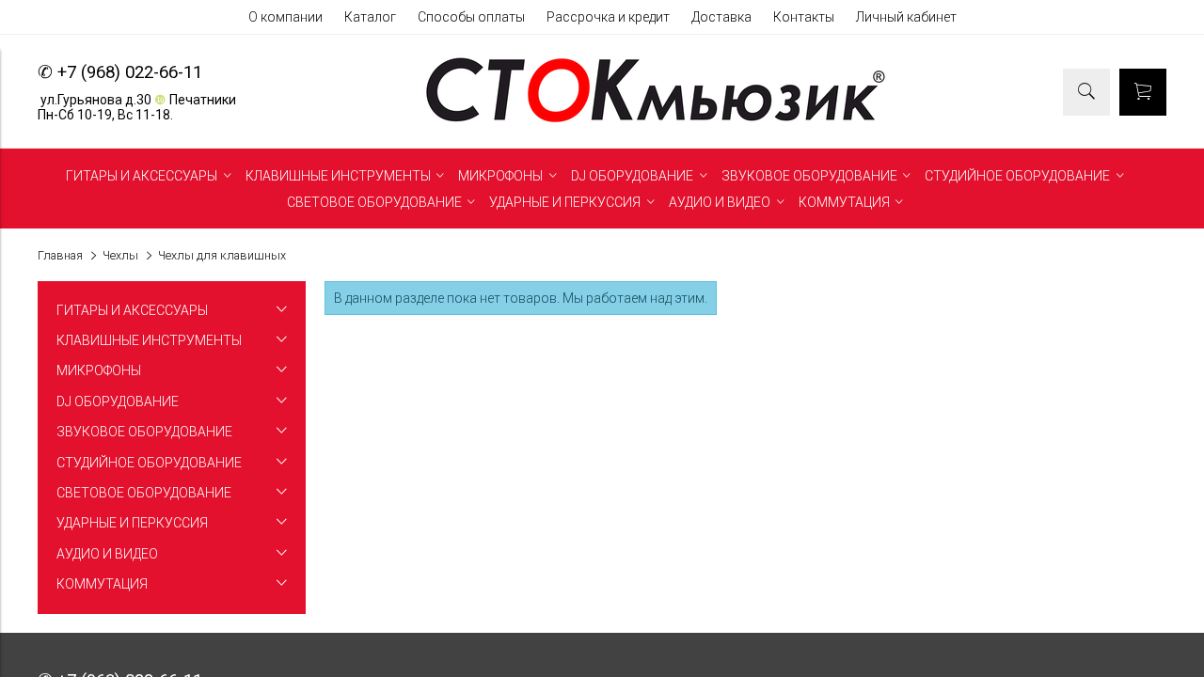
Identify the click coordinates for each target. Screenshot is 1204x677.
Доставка (721, 16)
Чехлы (120, 255)
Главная (60, 255)
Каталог (370, 16)
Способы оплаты (471, 16)
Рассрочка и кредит (608, 16)
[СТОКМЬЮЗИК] (655, 122)
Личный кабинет (906, 16)
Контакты (803, 16)
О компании (285, 16)
